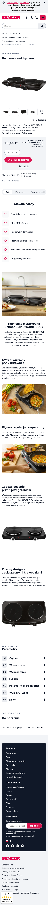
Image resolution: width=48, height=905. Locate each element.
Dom (8, 757)
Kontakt (10, 791)
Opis (8, 192)
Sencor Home (7, 865)
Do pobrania (37, 727)
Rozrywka (10, 765)
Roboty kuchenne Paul (11, 872)
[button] (18, 160)
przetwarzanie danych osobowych (20, 836)
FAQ (8, 803)
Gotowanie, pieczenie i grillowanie (15, 37)
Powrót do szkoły (14, 777)
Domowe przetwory (15, 773)
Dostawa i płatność (10, 886)
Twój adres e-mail (14, 821)
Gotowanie (13, 33)
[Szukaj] (42, 26)
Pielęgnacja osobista (15, 761)
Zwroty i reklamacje (10, 889)
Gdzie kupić (11, 799)
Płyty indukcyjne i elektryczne (13, 41)
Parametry (20, 192)
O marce (10, 807)
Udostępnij (41, 120)
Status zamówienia (15, 787)
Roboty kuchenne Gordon (12, 875)
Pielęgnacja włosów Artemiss (13, 868)
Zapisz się (35, 826)
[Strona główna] (3, 33)
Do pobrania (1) (38, 192)
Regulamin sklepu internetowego (15, 879)
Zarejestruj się (12, 2)
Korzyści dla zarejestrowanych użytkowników (20, 893)
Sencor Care (12, 811)
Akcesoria (10, 769)
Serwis (9, 795)
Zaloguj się (24, 2)
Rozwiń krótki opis (11, 133)
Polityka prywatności (10, 883)
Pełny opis (27, 133)
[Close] (44, 2)
